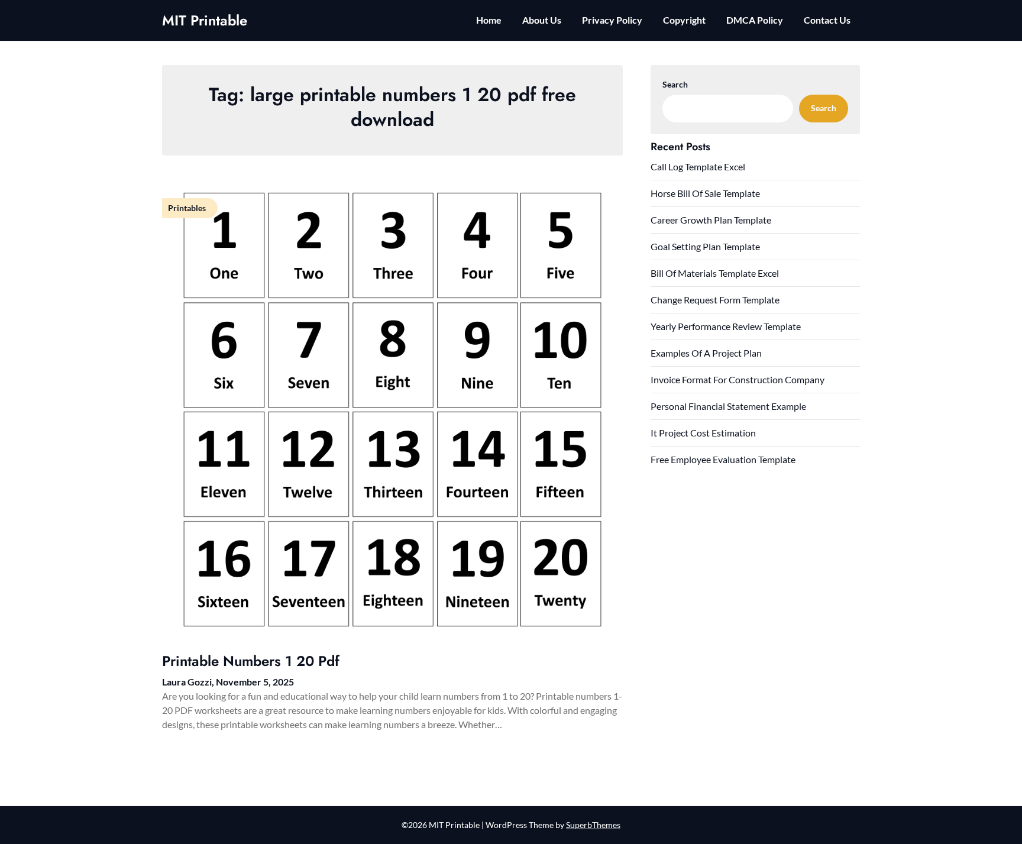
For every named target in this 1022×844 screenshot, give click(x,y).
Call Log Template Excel (698, 166)
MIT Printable (204, 20)
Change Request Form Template (715, 299)
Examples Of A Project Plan (706, 352)
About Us (541, 19)
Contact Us (827, 19)
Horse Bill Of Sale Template (705, 193)
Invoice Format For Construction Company (737, 379)
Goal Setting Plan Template (705, 246)
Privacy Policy (612, 19)
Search (675, 84)
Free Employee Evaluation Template (723, 459)
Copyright (684, 19)
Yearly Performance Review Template (726, 326)
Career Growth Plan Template (711, 219)
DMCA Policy (754, 19)
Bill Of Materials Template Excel (715, 273)
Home (489, 19)
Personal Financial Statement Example (728, 406)
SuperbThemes (593, 825)
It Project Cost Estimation (703, 432)
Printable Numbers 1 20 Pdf (250, 661)
